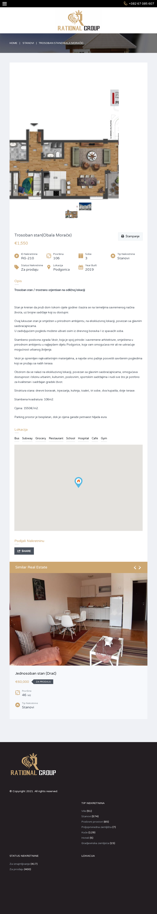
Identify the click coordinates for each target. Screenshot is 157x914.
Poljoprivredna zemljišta (96, 827)
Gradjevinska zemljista (95, 843)
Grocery (40, 438)
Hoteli (85, 837)
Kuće (84, 832)
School (70, 438)
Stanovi (28, 43)
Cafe (95, 438)
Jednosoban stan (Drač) (35, 673)
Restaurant (56, 438)
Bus (16, 438)
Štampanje (132, 236)
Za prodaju (16, 869)
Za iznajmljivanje (20, 864)
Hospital (83, 438)
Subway (27, 438)
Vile (83, 811)
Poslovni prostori (92, 821)
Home (13, 43)
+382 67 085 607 (141, 4)
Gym (104, 438)
